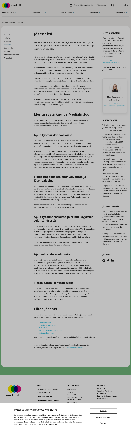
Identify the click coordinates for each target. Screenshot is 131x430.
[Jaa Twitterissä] (109, 260)
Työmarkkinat (37, 12)
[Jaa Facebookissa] (104, 260)
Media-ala (94, 12)
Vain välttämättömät (103, 417)
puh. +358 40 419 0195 (115, 103)
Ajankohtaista (8, 12)
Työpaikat (8, 58)
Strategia (7, 41)
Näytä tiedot (103, 423)
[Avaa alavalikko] (16, 12)
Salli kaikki (103, 411)
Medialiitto (120, 12)
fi (120, 5)
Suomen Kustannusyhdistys (50, 330)
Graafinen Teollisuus (47, 325)
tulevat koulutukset (75, 348)
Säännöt (7, 51)
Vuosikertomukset (11, 55)
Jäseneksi (7, 44)
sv (127, 5)
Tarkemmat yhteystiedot (45, 396)
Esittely (7, 34)
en (124, 5)
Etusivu (4, 22)
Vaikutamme (66, 12)
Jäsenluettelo (9, 48)
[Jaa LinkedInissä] (113, 260)
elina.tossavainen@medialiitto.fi (115, 107)
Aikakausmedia (45, 323)
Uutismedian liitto (46, 333)
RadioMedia (43, 328)
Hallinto (7, 38)
